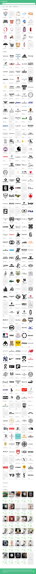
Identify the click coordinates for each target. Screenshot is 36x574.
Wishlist (10, 6)
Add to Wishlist (6, 501)
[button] (33, 571)
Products (5, 489)
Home (3, 6)
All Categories (15, 6)
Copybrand (4, 1)
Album (7, 6)
